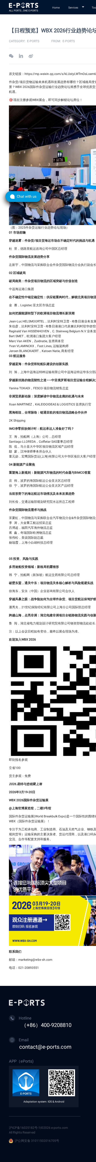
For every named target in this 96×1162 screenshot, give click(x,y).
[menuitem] (57, 7)
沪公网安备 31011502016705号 (37, 1140)
